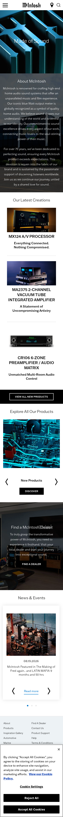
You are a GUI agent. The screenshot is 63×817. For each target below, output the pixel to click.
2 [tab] (32, 705)
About (7, 723)
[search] (58, 5)
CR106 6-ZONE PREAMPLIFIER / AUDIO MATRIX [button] (31, 362)
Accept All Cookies (31, 809)
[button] (31, 220)
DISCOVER (31, 491)
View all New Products (31, 396)
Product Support (40, 733)
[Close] (59, 749)
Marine (7, 742)
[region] (31, 780)
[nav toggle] (5, 5)
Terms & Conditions (42, 742)
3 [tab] (36, 705)
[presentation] (31, 653)
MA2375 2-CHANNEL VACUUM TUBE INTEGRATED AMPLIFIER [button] (31, 294)
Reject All (31, 798)
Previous (6, 482)
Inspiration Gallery (13, 733)
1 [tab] (27, 705)
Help (34, 738)
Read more (31, 691)
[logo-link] (31, 4)
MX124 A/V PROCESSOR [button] (31, 236)
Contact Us (37, 728)
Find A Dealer (38, 723)
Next (56, 482)
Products (8, 728)
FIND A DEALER (52, 5)
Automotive (10, 738)
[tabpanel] (31, 41)
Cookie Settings (31, 786)
